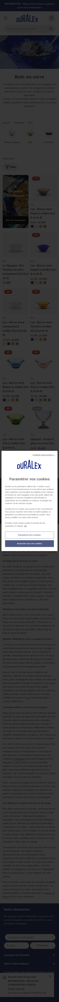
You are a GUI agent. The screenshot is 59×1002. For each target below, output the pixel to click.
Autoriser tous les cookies (29, 543)
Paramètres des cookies (29, 535)
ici (25, 526)
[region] (29, 501)
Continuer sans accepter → (44, 455)
